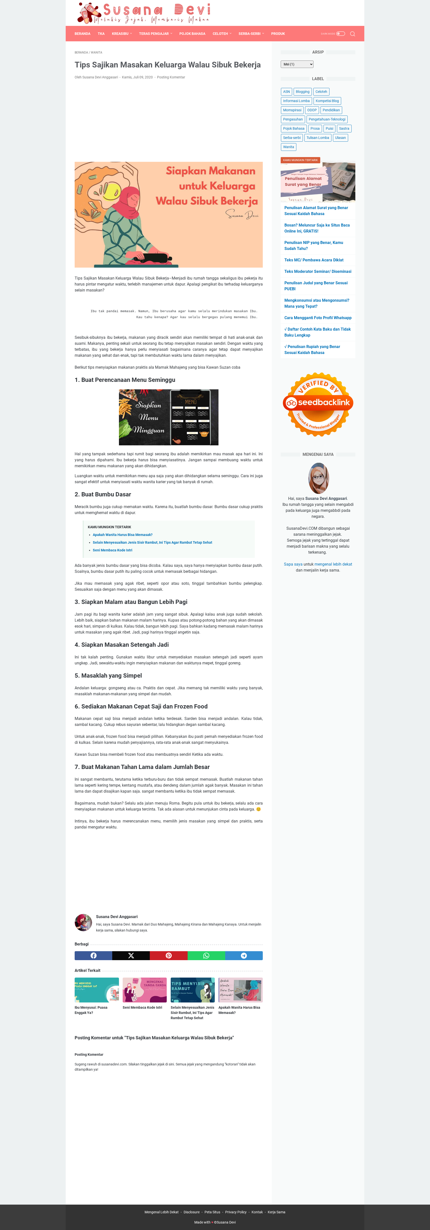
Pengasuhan (293, 119)
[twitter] (340, 13)
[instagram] (351, 13)
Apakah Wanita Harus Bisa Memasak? (123, 535)
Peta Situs (212, 1212)
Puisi (329, 128)
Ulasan (340, 138)
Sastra (344, 128)
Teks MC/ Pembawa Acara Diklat (313, 260)
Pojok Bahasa (192, 34)
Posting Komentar (171, 77)
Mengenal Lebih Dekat (162, 1212)
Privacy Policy (236, 1212)
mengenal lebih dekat (333, 564)
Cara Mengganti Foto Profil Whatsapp (318, 317)
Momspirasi (292, 110)
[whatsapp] (206, 955)
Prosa (315, 128)
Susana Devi (226, 1222)
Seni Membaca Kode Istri (112, 550)
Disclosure (192, 1212)
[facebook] (329, 13)
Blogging (303, 92)
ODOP (312, 110)
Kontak (257, 1212)
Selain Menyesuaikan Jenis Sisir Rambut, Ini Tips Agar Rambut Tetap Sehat (152, 542)
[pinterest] (168, 955)
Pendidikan (331, 110)
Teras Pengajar (154, 34)
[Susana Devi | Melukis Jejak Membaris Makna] (145, 13)
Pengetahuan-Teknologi (327, 119)
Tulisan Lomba (318, 138)
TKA (101, 34)
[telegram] (244, 955)
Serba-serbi (292, 138)
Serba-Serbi (250, 34)
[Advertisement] (169, 121)
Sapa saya (293, 564)
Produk (278, 34)
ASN (286, 92)
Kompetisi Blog (327, 101)
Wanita (288, 147)
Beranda (82, 34)
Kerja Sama (276, 1212)
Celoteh (220, 34)
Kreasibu (120, 34)
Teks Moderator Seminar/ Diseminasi (317, 271)
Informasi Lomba (296, 101)
